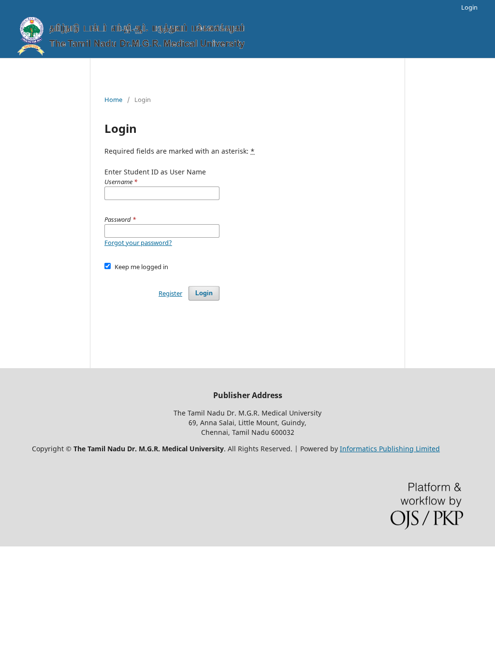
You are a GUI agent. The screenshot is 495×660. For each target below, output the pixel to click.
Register (170, 293)
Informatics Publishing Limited (390, 448)
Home (113, 99)
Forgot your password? (138, 242)
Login (469, 7)
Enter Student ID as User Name (155, 176)
